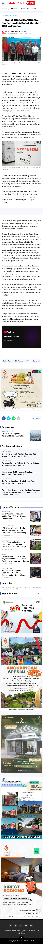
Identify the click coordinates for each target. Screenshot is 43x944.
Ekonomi (14, 9)
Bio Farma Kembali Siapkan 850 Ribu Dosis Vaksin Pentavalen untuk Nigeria (19, 455)
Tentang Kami (8, 930)
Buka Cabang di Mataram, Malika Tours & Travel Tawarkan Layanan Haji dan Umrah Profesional (15, 516)
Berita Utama (7, 361)
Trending (5, 9)
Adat (5, 554)
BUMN (27, 361)
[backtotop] (21, 938)
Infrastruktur (9, 526)
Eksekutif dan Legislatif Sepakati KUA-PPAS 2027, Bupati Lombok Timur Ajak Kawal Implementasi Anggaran (14, 572)
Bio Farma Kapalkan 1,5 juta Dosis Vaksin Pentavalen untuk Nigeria (19, 482)
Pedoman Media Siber (31, 930)
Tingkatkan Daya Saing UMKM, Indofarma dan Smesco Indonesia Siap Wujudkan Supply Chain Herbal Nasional (21, 492)
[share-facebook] (4, 418)
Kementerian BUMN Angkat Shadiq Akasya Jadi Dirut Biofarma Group (19, 473)
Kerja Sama (21, 933)
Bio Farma (19, 361)
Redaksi (17, 930)
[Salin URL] (19, 418)
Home (4, 16)
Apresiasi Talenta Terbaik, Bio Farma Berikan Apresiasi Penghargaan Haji (20, 464)
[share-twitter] (9, 418)
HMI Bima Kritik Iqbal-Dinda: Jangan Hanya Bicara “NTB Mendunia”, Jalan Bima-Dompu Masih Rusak (15, 530)
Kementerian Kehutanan (13, 540)
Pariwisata (25, 9)
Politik (34, 9)
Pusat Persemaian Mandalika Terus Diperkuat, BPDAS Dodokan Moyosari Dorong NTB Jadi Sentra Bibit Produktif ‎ (15, 544)
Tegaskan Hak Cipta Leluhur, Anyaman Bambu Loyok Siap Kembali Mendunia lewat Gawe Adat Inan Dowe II (14, 558)
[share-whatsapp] (14, 418)
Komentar (36, 418)
